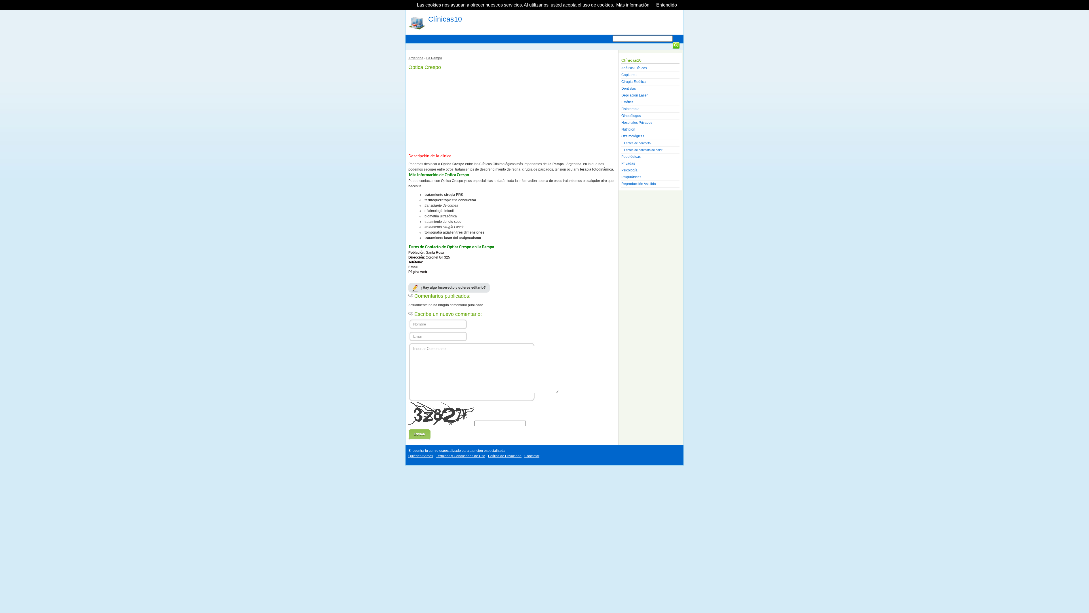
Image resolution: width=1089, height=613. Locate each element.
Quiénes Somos (420, 456)
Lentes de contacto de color (643, 150)
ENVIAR (419, 434)
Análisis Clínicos (634, 68)
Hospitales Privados (636, 123)
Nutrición (628, 129)
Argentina (415, 58)
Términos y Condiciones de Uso (460, 456)
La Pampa (434, 58)
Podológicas (631, 157)
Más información (632, 5)
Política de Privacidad (505, 456)
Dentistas (628, 89)
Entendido (666, 5)
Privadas (628, 163)
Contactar (531, 456)
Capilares (628, 75)
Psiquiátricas (631, 177)
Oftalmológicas (632, 136)
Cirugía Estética (633, 82)
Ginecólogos (631, 116)
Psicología (629, 170)
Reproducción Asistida (638, 184)
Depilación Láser (634, 95)
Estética (627, 102)
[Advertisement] (511, 110)
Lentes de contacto (637, 143)
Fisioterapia (630, 109)
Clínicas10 (445, 19)
